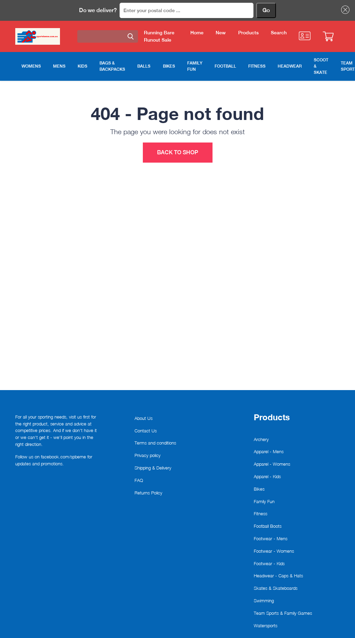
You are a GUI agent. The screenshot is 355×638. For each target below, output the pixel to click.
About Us (144, 418)
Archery (261, 439)
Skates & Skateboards (275, 588)
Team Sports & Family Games (283, 613)
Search (279, 32)
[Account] (305, 36)
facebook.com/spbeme (63, 456)
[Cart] (328, 36)
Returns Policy (148, 492)
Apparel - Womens (272, 464)
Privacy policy (148, 455)
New (221, 32)
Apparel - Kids (267, 476)
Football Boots (268, 526)
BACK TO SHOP (177, 152)
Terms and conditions (155, 443)
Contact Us (146, 430)
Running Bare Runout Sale (159, 36)
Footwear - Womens (274, 551)
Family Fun (264, 501)
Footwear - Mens (270, 538)
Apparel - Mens (269, 451)
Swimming (264, 600)
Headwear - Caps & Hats (278, 575)
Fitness (260, 513)
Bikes (259, 489)
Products (248, 32)
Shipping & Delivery (153, 468)
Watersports (265, 625)
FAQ (139, 480)
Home (197, 32)
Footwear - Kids (269, 563)
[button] (343, 10)
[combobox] (107, 36)
